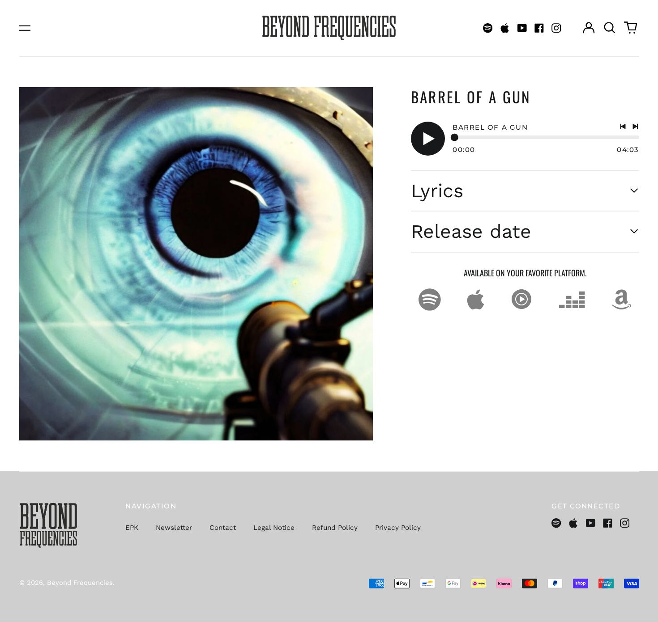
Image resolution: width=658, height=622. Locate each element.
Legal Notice (274, 528)
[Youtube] (522, 28)
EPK (131, 528)
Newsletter (174, 528)
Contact (222, 528)
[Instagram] (556, 28)
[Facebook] (539, 28)
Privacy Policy (398, 528)
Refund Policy (335, 528)
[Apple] (504, 28)
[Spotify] (487, 28)
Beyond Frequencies (80, 583)
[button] (609, 27)
